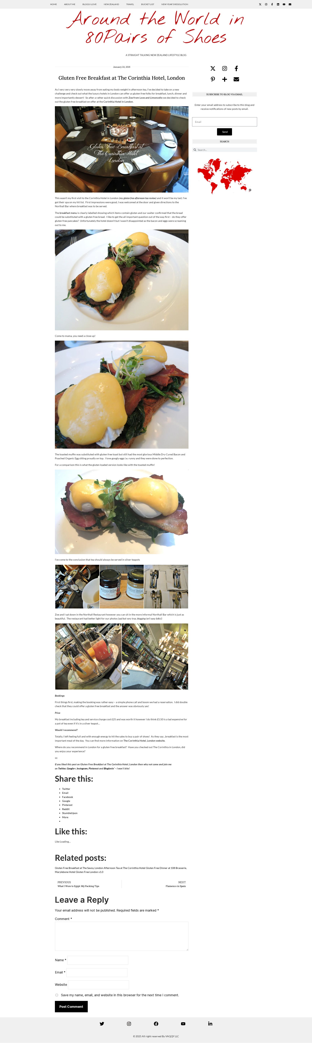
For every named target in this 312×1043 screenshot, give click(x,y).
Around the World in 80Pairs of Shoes (156, 28)
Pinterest (94, 768)
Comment (63, 919)
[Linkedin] (278, 4)
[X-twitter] (260, 4)
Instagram (82, 768)
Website (61, 984)
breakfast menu (68, 212)
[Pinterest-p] (212, 79)
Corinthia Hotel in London (118, 101)
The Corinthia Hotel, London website (144, 740)
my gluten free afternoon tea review (138, 198)
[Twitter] (101, 1023)
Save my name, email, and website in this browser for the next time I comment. (120, 995)
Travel (130, 4)
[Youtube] (284, 4)
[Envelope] (289, 4)
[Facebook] (156, 1023)
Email (60, 972)
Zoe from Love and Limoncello (145, 97)
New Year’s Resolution (174, 4)
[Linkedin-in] (210, 1023)
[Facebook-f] (272, 4)
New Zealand (111, 4)
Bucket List (147, 4)
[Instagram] (266, 4)
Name (60, 960)
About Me (69, 4)
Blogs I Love (90, 4)
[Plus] (224, 79)
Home (53, 4)
